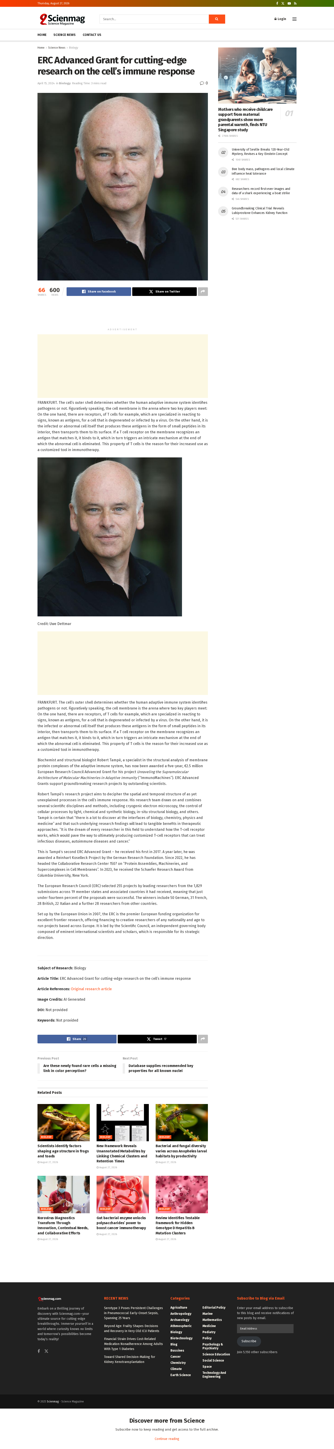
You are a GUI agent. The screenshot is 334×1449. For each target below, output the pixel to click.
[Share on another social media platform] (203, 291)
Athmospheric (181, 1326)
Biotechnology (181, 1338)
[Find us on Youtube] (289, 3)
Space (207, 1367)
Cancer (175, 1357)
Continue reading (167, 1439)
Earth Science (180, 1375)
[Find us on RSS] (295, 3)
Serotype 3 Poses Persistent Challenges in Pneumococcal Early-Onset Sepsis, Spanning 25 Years (133, 1313)
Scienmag (53, 1401)
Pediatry (208, 1332)
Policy (207, 1338)
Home (41, 47)
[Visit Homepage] (62, 19)
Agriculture (178, 1308)
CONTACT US (92, 35)
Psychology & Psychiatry (212, 1346)
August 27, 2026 (49, 1162)
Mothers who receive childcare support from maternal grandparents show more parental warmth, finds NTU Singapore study (245, 119)
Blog (173, 1344)
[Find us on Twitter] (282, 3)
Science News (56, 47)
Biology (73, 47)
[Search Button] (217, 19)
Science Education (216, 1354)
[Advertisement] (122, 314)
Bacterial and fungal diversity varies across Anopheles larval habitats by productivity (181, 1151)
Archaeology (179, 1320)
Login (281, 19)
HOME (42, 35)
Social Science (213, 1360)
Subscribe (249, 1341)
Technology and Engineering (214, 1375)
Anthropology (180, 1314)
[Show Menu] (294, 19)
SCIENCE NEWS (64, 35)
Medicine (209, 1326)
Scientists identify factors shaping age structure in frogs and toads (63, 1151)
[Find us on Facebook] (277, 3)
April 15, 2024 (46, 83)
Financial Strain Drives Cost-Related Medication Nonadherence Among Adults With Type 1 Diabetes (133, 1344)
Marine (207, 1314)
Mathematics (212, 1320)
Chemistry (178, 1363)
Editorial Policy (213, 1308)
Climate (176, 1369)
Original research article (91, 989)
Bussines (177, 1350)
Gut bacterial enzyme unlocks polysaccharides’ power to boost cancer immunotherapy (121, 1223)
